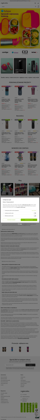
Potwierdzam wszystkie (29, 219)
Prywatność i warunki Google (20, 207)
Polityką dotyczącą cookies (26, 204)
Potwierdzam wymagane (11, 219)
